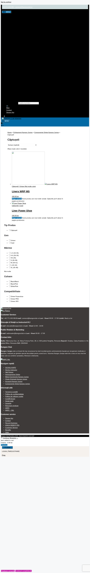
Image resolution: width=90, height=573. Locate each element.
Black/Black (15, 281)
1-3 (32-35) (15, 253)
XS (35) (13, 258)
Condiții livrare (10, 399)
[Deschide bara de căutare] (2, 125)
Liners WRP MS (21, 191)
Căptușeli (14, 230)
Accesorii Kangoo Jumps (13, 381)
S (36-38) (14, 260)
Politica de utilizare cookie (14, 396)
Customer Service (11, 427)
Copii (12, 243)
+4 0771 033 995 (8, 7)
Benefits (8, 430)
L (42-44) (14, 265)
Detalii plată (9, 401)
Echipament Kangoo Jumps (22, 132)
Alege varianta (17, 199)
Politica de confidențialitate (14, 394)
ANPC (7, 408)
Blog (7, 108)
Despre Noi (10, 112)
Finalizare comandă (8, 571)
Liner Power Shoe (22, 210)
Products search (12, 103)
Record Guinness (11, 423)
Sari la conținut (6, 2)
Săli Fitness (9, 372)
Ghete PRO (15, 299)
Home (9, 132)
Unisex (13, 240)
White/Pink (14, 286)
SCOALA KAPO (10, 367)
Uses (7, 432)
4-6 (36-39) (15, 255)
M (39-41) (14, 263)
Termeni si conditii (11, 392)
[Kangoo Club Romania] (11, 118)
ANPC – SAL (9, 410)
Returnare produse (11, 406)
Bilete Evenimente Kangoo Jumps (17, 377)
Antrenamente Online (12, 374)
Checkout (4, 445)
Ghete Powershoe (17, 296)
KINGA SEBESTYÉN (12, 425)
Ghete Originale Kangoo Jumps (16, 379)
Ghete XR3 (14, 301)
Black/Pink (14, 284)
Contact (9, 110)
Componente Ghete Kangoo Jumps (46, 132)
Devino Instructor (11, 370)
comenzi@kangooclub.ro (23, 7)
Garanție (8, 403)
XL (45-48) (14, 267)
